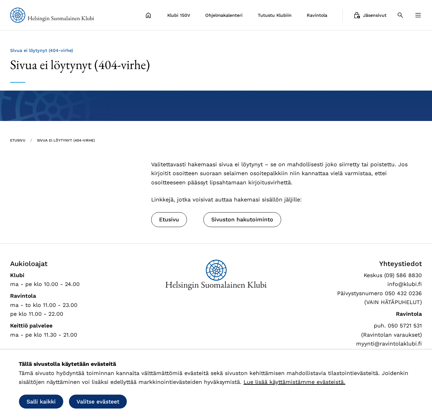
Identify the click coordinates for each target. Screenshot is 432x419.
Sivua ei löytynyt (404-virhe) (66, 140)
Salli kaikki (41, 401)
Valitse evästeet (98, 401)
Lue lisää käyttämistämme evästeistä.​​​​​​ (294, 382)
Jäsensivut (374, 15)
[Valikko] (418, 15)
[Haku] (400, 15)
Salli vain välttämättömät (174, 401)
